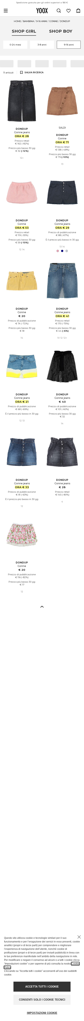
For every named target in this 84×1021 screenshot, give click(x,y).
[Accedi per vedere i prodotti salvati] (68, 11)
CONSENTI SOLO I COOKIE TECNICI (42, 999)
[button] (42, 606)
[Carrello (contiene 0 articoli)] (78, 11)
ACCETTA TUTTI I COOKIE (42, 986)
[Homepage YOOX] (42, 10)
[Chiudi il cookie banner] (79, 937)
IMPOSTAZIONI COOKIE (42, 1012)
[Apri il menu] (6, 11)
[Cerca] (59, 11)
